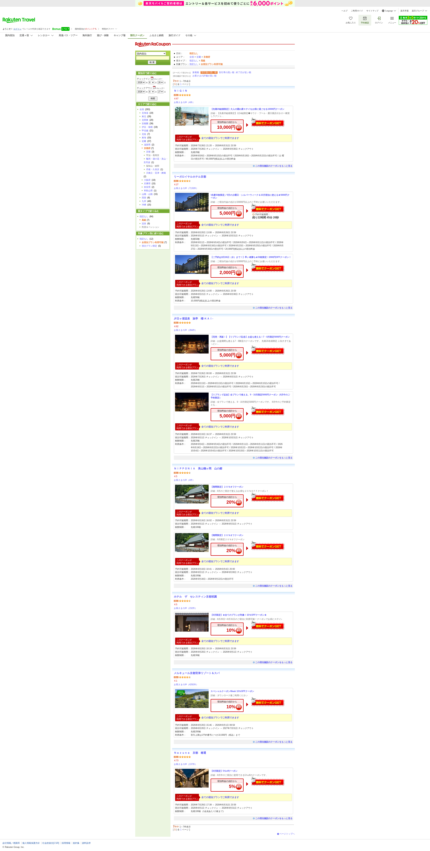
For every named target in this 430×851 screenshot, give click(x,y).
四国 (144, 197)
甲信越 (145, 130)
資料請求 (86, 843)
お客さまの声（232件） (185, 608)
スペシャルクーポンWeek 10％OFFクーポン (232, 691)
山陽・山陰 (147, 194)
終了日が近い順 (243, 72)
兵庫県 (147, 183)
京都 (148, 151)
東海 (144, 137)
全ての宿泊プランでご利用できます (220, 138)
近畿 (199, 57)
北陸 (144, 134)
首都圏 (145, 123)
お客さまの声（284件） (185, 330)
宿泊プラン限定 (149, 246)
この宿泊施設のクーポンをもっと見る (273, 166)
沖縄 (144, 204)
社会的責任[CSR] (50, 843)
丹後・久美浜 (152, 169)
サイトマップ (372, 11)
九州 (144, 201)
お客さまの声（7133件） (186, 188)
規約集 (76, 843)
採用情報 (66, 843)
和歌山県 (148, 190)
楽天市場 (404, 11)
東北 (144, 116)
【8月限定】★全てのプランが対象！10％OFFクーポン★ (239, 615)
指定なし (193, 60)
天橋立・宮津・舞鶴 (156, 173)
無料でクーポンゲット (268, 122)
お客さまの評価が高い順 (204, 75)
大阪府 (147, 180)
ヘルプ (344, 11)
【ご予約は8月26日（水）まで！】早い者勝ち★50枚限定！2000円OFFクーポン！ (251, 257)
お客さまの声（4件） (184, 102)
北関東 (145, 120)
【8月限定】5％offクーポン (224, 771)
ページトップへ (287, 834)
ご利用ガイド (357, 11)
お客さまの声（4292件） (186, 684)
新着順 (195, 72)
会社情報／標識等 (11, 843)
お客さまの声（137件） (185, 764)
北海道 (145, 113)
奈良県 (147, 187)
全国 (191, 57)
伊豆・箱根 (147, 127)
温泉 (144, 223)
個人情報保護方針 (31, 843)
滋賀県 (147, 144)
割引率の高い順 (226, 72)
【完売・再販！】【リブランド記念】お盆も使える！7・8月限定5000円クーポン (250, 337)
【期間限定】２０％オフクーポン (227, 487)
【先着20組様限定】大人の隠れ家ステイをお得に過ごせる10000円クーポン (247, 109)
